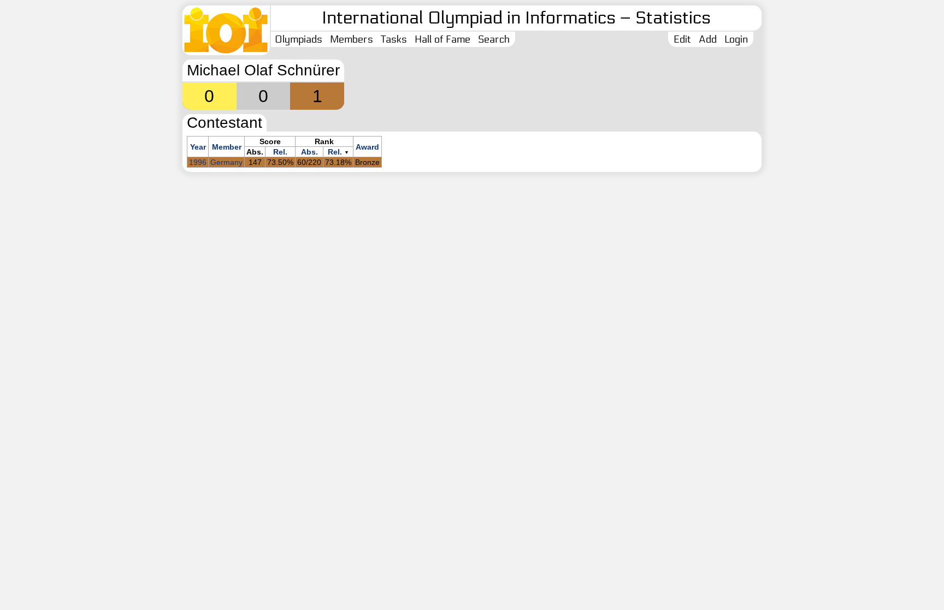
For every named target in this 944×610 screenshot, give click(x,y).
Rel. (280, 151)
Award (367, 147)
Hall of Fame (442, 39)
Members (351, 39)
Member (226, 147)
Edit (682, 39)
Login (736, 39)
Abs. (309, 151)
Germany (226, 162)
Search (494, 39)
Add (708, 39)
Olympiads (298, 39)
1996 (197, 162)
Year (198, 147)
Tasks (394, 39)
